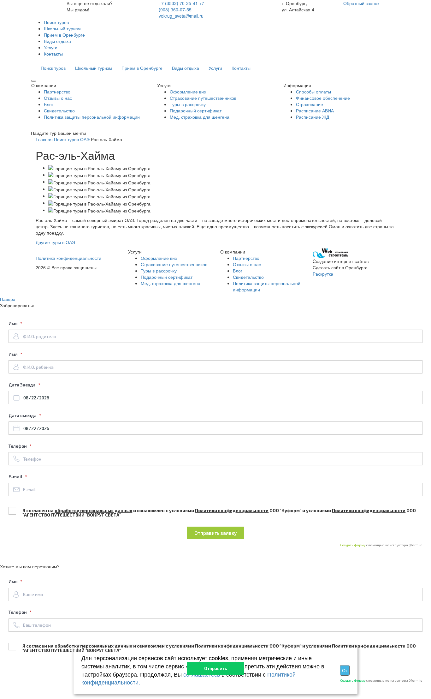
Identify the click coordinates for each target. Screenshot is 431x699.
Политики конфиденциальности (232, 510)
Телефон (18, 446)
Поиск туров (66, 139)
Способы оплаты (313, 91)
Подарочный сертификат (195, 110)
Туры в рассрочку (188, 104)
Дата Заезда (23, 384)
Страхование (309, 104)
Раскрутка (323, 274)
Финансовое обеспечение (323, 98)
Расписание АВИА (315, 110)
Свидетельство (59, 110)
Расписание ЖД (312, 117)
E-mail (16, 476)
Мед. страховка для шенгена (199, 117)
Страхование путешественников (203, 98)
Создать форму (353, 545)
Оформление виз (188, 91)
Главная (44, 139)
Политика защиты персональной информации (92, 117)
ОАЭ (85, 139)
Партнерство (57, 91)
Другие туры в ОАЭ (55, 242)
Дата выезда (23, 415)
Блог (48, 104)
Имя (14, 323)
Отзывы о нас (58, 98)
